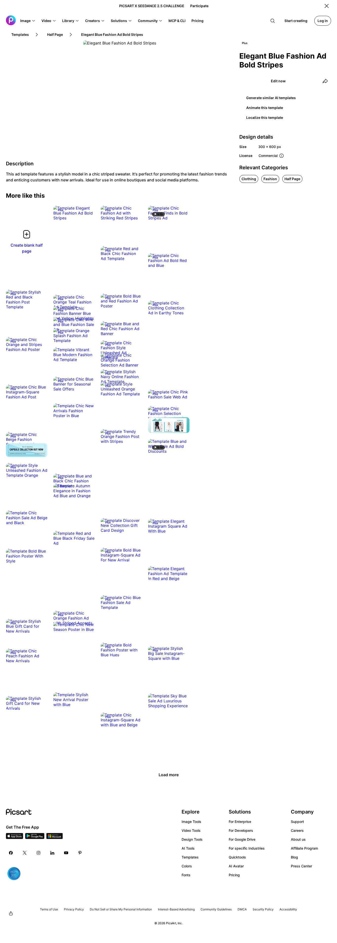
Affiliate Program (304, 848)
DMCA (242, 909)
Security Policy (263, 909)
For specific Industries (247, 848)
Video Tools (191, 830)
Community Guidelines (216, 909)
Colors (187, 866)
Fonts (186, 875)
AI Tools (188, 848)
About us (298, 839)
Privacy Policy (74, 909)
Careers (297, 830)
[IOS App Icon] (14, 837)
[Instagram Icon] (38, 853)
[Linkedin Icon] (52, 853)
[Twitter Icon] (25, 853)
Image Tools (191, 821)
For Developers (241, 830)
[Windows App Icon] (54, 837)
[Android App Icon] (34, 837)
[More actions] (87, 213)
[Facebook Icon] (11, 853)
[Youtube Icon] (66, 853)
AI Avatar (236, 866)
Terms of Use (49, 909)
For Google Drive (242, 839)
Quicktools (237, 857)
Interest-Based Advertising (176, 909)
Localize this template (264, 117)
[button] (27, 21)
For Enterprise (240, 821)
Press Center (301, 866)
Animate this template (264, 108)
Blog (294, 857)
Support (297, 821)
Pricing (234, 875)
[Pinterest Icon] (80, 853)
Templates (190, 857)
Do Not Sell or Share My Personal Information (121, 909)
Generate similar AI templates (271, 98)
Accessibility (288, 909)
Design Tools (192, 839)
